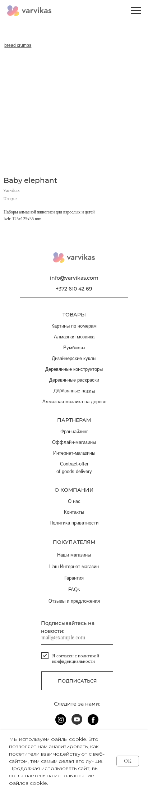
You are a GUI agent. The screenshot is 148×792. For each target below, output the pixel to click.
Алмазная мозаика (74, 336)
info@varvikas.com (74, 278)
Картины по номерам (74, 326)
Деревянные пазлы (74, 391)
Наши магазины (74, 555)
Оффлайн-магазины (74, 442)
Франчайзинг (74, 431)
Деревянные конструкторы (74, 369)
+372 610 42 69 (74, 288)
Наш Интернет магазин (74, 566)
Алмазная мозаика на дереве (74, 401)
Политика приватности (74, 523)
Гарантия (74, 578)
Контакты (74, 512)
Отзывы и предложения (74, 601)
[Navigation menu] (136, 10)
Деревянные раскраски (74, 380)
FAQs (74, 589)
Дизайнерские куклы (74, 358)
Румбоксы (74, 347)
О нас (74, 501)
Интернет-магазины (74, 453)
